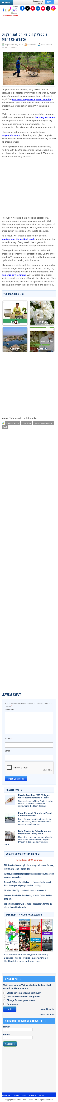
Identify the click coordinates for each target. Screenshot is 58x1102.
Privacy (32, 1095)
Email (8, 751)
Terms (41, 1095)
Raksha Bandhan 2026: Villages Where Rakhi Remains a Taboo (33, 796)
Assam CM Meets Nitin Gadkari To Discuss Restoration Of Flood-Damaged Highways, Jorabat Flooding (28, 883)
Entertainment (39, 958)
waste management (43, 423)
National (42, 954)
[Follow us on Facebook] (22, 8)
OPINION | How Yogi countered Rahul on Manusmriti (25, 890)
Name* (6, 1027)
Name (8, 738)
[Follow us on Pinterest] (32, 8)
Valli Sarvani (46, 45)
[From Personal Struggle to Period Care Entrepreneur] (10, 818)
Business (9, 958)
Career (16, 1095)
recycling (27, 423)
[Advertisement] (28, 184)
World (18, 958)
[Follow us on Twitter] (27, 8)
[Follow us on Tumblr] (48, 8)
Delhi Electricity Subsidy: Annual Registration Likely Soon (34, 832)
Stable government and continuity (24, 993)
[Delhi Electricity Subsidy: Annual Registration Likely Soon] (10, 836)
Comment (10, 709)
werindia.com (16, 954)
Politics (27, 958)
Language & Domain (38, 2)
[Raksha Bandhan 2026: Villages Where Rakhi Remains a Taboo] (10, 800)
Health (7, 961)
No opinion (12, 1004)
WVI (5, 427)
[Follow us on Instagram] (53, 8)
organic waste (12, 423)
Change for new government (21, 1000)
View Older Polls (47, 1014)
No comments (11, 47)
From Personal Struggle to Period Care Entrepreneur (35, 814)
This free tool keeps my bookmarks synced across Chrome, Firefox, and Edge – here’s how (29, 866)
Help (24, 1095)
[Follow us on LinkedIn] (38, 8)
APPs (49, 2)
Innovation (32, 45)
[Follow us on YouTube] (43, 8)
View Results (47, 1009)
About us (6, 1095)
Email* (6, 1034)
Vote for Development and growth (23, 996)
